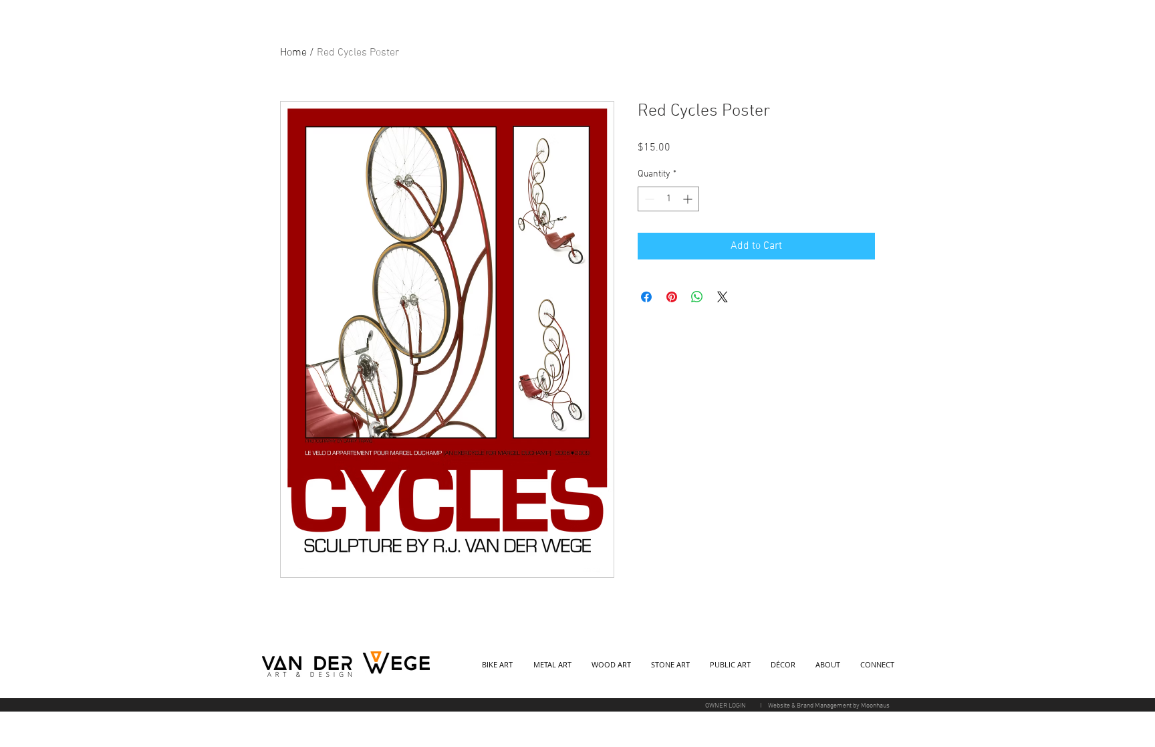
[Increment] (688, 199)
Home (293, 53)
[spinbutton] (668, 199)
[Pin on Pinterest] (672, 297)
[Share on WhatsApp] (697, 297)
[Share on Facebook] (646, 297)
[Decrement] (648, 199)
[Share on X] (723, 297)
